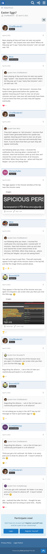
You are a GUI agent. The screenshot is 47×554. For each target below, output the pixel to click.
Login (11, 531)
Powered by (23, 551)
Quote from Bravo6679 (16, 355)
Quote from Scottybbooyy (17, 486)
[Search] (32, 3)
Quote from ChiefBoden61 (17, 72)
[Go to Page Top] (43, 551)
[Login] (38, 3)
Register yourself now (33, 523)
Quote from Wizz (13, 128)
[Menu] (44, 3)
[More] (43, 35)
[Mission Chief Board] (3, 3)
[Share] (44, 20)
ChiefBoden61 (9, 15)
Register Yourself (31, 531)
